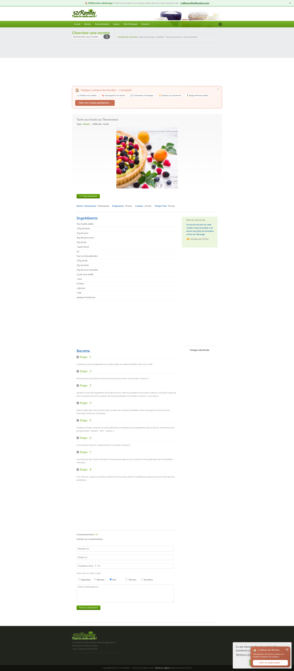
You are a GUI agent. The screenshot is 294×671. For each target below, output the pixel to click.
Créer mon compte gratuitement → (95, 103)
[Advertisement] (147, 64)
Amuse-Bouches (102, 24)
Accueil (77, 24)
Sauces (116, 24)
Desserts (145, 24)
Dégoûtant (86, 580)
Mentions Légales (162, 668)
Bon (114, 580)
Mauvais (100, 580)
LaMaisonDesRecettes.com (195, 3)
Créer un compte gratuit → (270, 663)
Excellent (148, 580)
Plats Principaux (130, 24)
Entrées (87, 24)
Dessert (86, 124)
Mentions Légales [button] (245, 654)
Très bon (132, 580)
